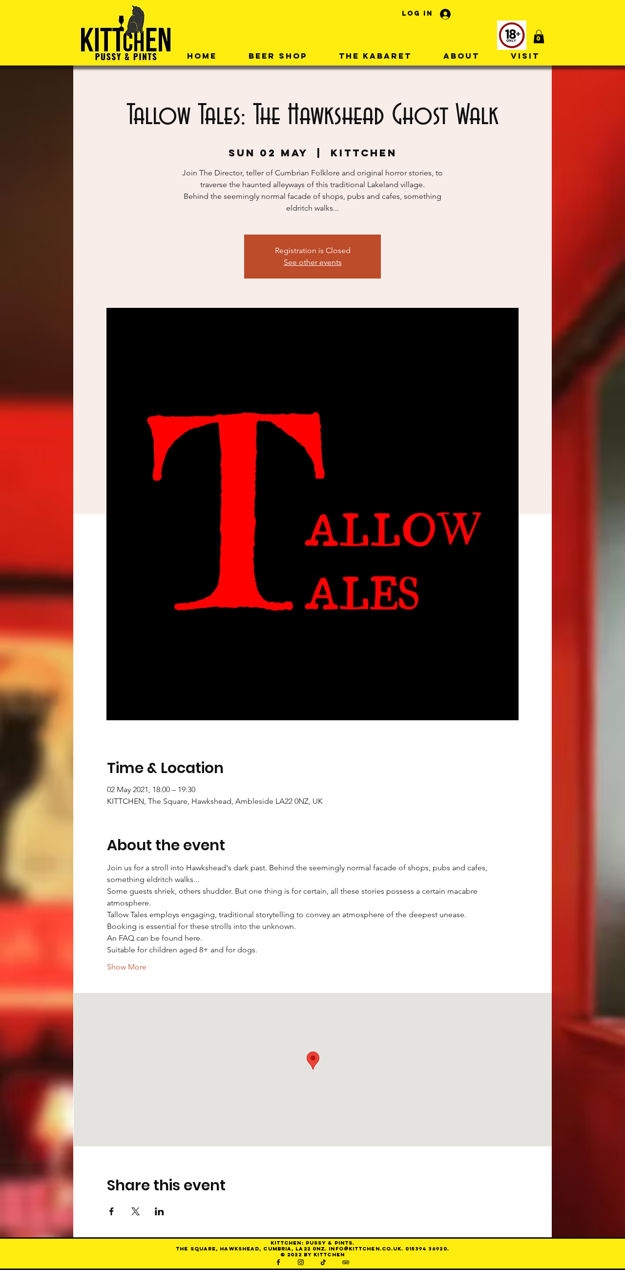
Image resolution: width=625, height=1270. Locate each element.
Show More (126, 966)
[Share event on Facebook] (111, 1211)
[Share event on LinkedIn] (159, 1211)
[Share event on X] (135, 1211)
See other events (313, 262)
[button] (538, 36)
